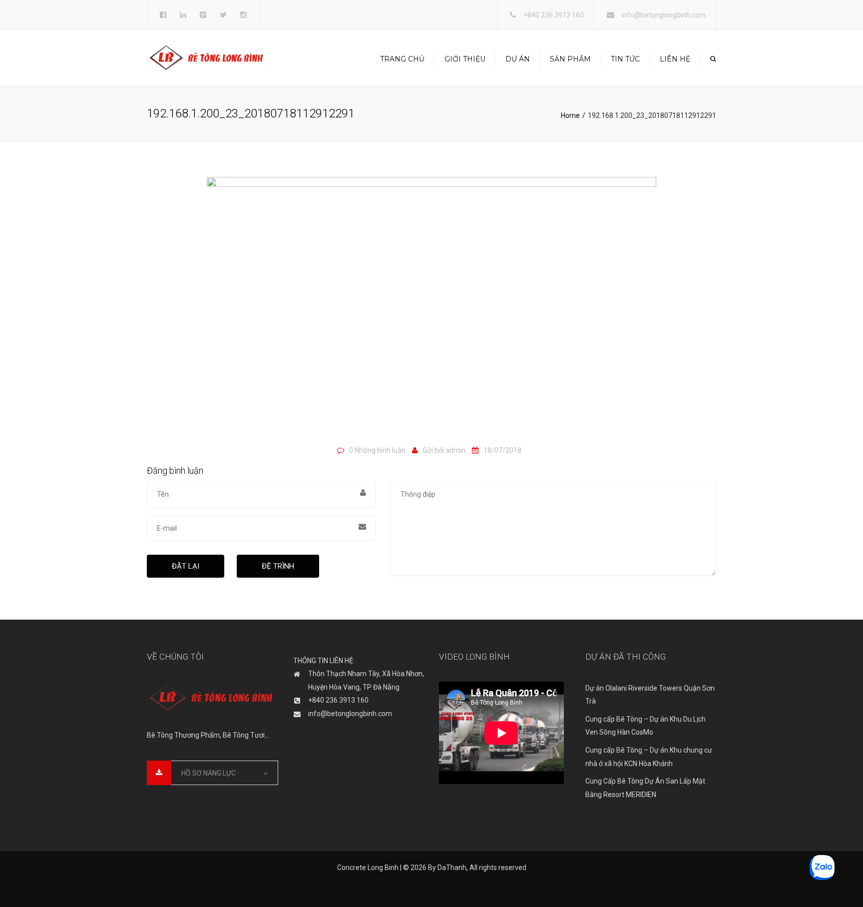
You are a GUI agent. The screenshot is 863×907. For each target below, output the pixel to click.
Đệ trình (278, 566)
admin (455, 450)
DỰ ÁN (517, 58)
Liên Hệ (675, 58)
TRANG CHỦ (402, 58)
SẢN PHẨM (570, 58)
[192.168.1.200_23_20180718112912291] (431, 308)
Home (570, 115)
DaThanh (451, 868)
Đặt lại (185, 566)
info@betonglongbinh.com (664, 15)
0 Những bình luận (377, 450)
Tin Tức (625, 58)
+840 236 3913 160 (553, 15)
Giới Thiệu (464, 58)
